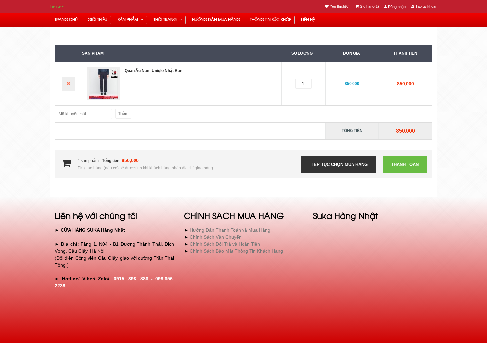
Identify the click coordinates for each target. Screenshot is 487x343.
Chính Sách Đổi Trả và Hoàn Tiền (225, 244)
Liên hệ (308, 20)
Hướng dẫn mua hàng (216, 20)
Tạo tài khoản (425, 6)
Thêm (123, 113)
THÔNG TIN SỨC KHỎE (270, 20)
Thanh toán (405, 164)
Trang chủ (66, 20)
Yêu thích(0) (339, 6)
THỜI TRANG (166, 20)
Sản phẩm (128, 20)
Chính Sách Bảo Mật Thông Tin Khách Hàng (236, 251)
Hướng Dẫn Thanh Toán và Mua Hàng (230, 230)
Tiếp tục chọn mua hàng (339, 164)
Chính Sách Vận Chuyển (216, 237)
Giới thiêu (97, 20)
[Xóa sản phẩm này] (68, 84)
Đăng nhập (396, 7)
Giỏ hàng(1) (369, 6)
